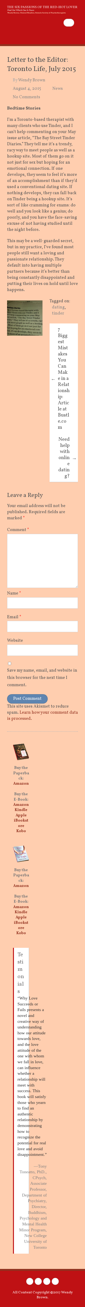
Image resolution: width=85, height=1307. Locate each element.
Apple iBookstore (21, 821)
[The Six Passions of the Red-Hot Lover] (42, 7)
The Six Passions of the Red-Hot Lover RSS (55, 1281)
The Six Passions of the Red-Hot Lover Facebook (29, 1281)
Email (14, 617)
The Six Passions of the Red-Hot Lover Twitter (38, 1281)
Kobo (21, 831)
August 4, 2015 (27, 89)
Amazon (21, 783)
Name (14, 593)
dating (58, 307)
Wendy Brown (31, 80)
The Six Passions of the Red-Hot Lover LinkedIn (46, 1281)
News (57, 89)
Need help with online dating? (67, 458)
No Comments (26, 97)
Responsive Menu (75, 34)
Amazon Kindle (21, 807)
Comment (18, 530)
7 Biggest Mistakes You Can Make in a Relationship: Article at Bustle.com (60, 378)
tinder (58, 313)
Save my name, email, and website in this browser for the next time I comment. (42, 678)
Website (15, 641)
